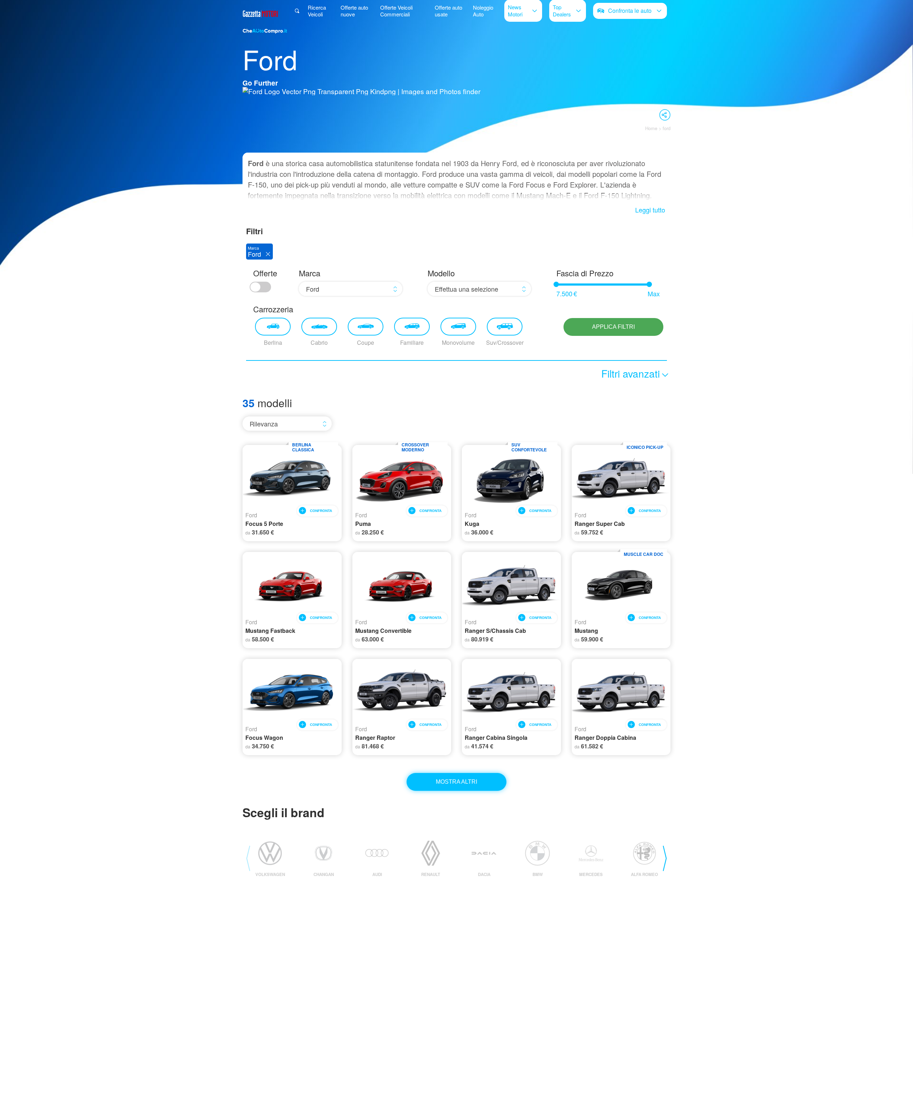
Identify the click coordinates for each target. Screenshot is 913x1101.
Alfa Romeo (644, 874)
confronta (321, 511)
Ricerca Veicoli (317, 11)
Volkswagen (270, 874)
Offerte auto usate (448, 11)
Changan (323, 874)
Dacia (484, 874)
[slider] (556, 284)
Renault (430, 874)
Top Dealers (562, 10)
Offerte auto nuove (354, 11)
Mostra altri (456, 782)
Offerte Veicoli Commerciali (396, 11)
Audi (377, 874)
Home (651, 128)
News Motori (515, 10)
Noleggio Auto (483, 11)
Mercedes (591, 874)
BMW (537, 874)
